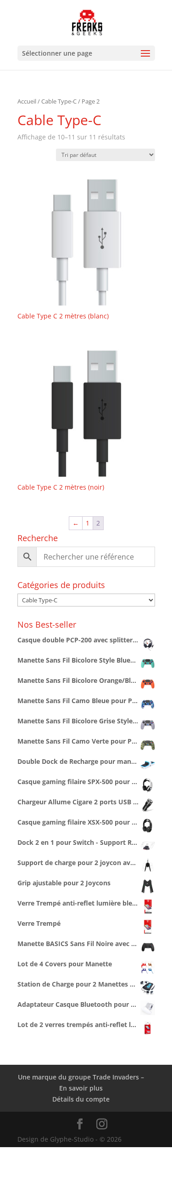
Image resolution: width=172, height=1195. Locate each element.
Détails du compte (81, 1099)
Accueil (26, 101)
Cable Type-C (59, 101)
